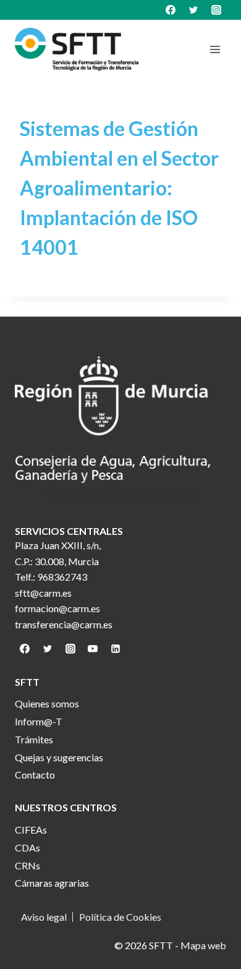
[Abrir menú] (214, 49)
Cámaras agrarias (52, 883)
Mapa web (203, 945)
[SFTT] (76, 49)
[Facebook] (170, 10)
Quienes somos (47, 703)
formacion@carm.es (57, 608)
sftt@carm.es (43, 593)
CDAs (27, 847)
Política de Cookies (120, 917)
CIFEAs (31, 829)
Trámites (34, 739)
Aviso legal (44, 917)
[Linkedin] (115, 649)
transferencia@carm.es (63, 624)
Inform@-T (38, 721)
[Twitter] (193, 10)
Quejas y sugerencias (59, 757)
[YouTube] (93, 649)
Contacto (35, 774)
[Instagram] (216, 10)
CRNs (27, 865)
